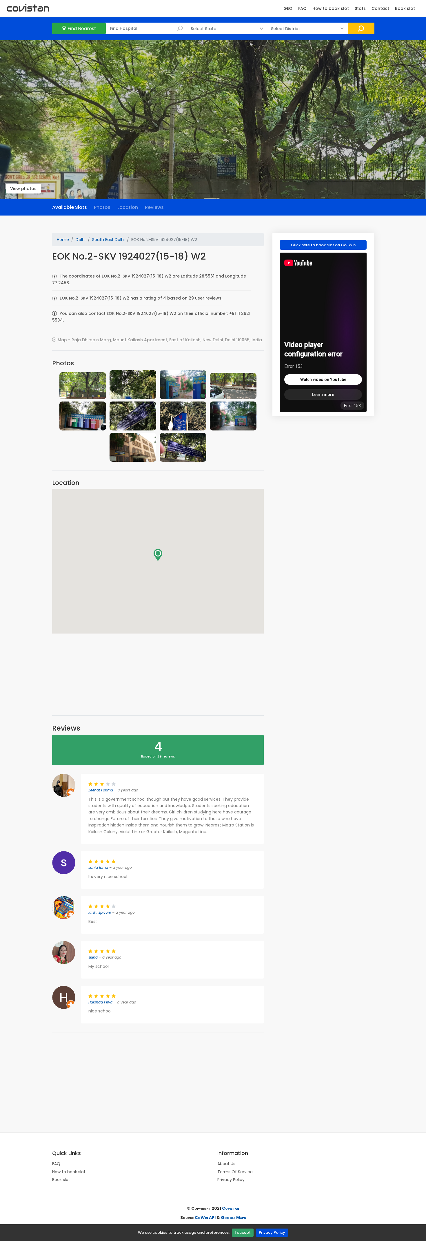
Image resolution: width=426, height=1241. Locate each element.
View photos (23, 188)
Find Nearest (82, 28)
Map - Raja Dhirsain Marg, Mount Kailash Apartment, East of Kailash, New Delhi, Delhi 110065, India (160, 339)
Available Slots (69, 207)
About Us (226, 1164)
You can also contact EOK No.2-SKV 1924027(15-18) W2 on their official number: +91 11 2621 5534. (151, 317)
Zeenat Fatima (100, 790)
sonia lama (98, 867)
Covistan (230, 1208)
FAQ (302, 8)
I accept (243, 1232)
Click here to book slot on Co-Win (323, 245)
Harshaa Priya (100, 1002)
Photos (102, 207)
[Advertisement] (158, 674)
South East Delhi (108, 239)
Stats (360, 8)
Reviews (154, 207)
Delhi (80, 239)
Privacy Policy (272, 1232)
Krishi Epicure (99, 912)
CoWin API (205, 1217)
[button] (158, 555)
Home (63, 239)
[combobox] (146, 28)
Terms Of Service (235, 1172)
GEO (287, 8)
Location (127, 207)
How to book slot (330, 8)
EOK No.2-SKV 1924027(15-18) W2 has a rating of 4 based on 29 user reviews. (141, 298)
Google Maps (233, 1217)
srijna (93, 957)
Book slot (405, 8)
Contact (380, 8)
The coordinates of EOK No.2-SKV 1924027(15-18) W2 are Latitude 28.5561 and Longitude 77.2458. (149, 279)
